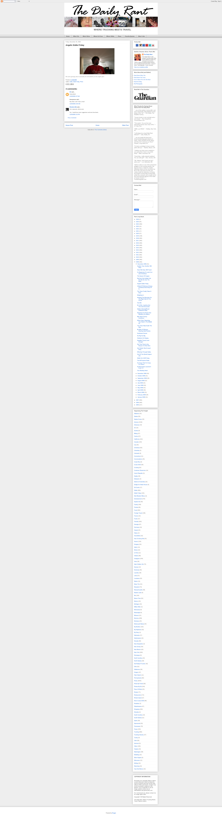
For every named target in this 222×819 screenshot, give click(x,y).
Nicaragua (137, 655)
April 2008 (140, 390)
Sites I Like (141, 36)
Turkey (136, 737)
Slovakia (136, 712)
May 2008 (140, 387)
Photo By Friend (138, 683)
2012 (137, 252)
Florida (136, 507)
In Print (136, 552)
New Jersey (137, 646)
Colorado (136, 453)
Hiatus (136, 533)
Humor (136, 541)
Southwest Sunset (142, 333)
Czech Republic (138, 473)
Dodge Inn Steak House (140, 484)
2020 (137, 233)
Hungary (136, 544)
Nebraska (136, 635)
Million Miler (137, 606)
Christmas (137, 447)
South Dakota (138, 717)
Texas (135, 729)
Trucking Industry (139, 734)
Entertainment (138, 498)
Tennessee (137, 726)
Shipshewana (138, 706)
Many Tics (137, 584)
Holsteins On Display (143, 338)
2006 (137, 402)
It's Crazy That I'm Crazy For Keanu (144, 363)
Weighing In (140, 295)
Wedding (136, 754)
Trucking (136, 732)
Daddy (136, 476)
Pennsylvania (137, 678)
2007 (137, 400)
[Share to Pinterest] (73, 84)
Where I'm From (98, 36)
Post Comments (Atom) (101, 129)
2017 (137, 240)
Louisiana (136, 578)
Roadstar (136, 703)
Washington (137, 752)
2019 (137, 236)
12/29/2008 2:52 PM (75, 114)
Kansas (136, 567)
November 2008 (142, 373)
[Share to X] (70, 84)
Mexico (136, 601)
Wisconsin (137, 760)
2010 (137, 257)
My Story (136, 632)
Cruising (136, 467)
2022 (137, 228)
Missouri (136, 615)
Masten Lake (137, 592)
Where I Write (110, 36)
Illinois (136, 550)
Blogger (114, 813)
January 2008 (141, 397)
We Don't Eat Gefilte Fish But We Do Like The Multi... (144, 280)
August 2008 (141, 380)
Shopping (136, 709)
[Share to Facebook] (71, 84)
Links (135, 575)
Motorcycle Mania (139, 624)
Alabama (136, 413)
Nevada (136, 641)
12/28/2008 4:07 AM (75, 96)
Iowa (135, 561)
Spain (135, 720)
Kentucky (136, 570)
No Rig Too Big (141, 335)
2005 (137, 405)
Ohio (135, 666)
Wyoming (136, 766)
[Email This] (66, 84)
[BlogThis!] (68, 84)
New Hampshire (138, 644)
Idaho (135, 547)
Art (135, 427)
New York (136, 652)
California (136, 439)
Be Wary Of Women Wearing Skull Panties (143, 330)
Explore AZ (137, 501)
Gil (70, 92)
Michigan (136, 604)
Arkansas (136, 425)
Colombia (136, 450)
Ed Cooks (136, 487)
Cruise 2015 (137, 464)
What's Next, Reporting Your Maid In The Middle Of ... (144, 322)
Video (135, 746)
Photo (81, 81)
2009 (137, 259)
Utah (135, 740)
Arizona (136, 422)
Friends (136, 521)
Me (135, 595)
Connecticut (137, 456)
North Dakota (137, 660)
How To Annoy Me (139, 538)
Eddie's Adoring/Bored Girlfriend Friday (143, 309)
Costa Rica (137, 462)
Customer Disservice (140, 470)
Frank (135, 518)
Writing (136, 763)
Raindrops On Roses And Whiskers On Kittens (144, 313)
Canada (136, 442)
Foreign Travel (138, 513)
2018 (137, 238)
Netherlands (137, 638)
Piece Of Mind (138, 689)
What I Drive (86, 36)
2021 (137, 231)
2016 (137, 243)
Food (135, 510)
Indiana (136, 555)
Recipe (136, 692)
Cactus (136, 436)
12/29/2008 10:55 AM (75, 103)
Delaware (136, 479)
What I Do (76, 36)
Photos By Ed (138, 686)
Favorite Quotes (130, 36)
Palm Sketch (137, 675)
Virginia (136, 749)
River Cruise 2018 (139, 700)
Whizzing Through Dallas (144, 352)
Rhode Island (137, 698)
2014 (137, 247)
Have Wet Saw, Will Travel (144, 270)
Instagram (137, 558)
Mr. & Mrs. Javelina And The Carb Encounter (143, 305)
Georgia (136, 524)
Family (136, 504)
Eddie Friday (76, 81)
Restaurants (137, 695)
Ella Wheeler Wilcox (139, 496)
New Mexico (137, 649)
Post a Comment (72, 117)
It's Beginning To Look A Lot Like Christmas (144, 272)
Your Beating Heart (142, 370)
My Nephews (137, 629)
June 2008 (141, 385)
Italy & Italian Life (139, 564)
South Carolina (138, 715)
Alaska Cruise (138, 419)
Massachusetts (138, 589)
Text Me (139, 302)
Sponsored (137, 723)
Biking (135, 433)
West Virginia (137, 757)
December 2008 (142, 264)
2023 (137, 226)
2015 (137, 245)
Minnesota (137, 609)
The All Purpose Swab (143, 360)
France (136, 516)
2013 (137, 250)
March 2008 (141, 392)
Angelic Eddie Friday (142, 283)
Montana (136, 621)
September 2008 (142, 378)
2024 (137, 224)
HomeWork (137, 535)
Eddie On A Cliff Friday (143, 358)
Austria (136, 430)
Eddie (71, 81)
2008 (137, 262)
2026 (137, 219)
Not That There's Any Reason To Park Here (143, 345)
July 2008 (140, 383)
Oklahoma (137, 669)
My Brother (137, 626)
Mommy (136, 618)
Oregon (136, 672)
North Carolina (138, 658)
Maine (136, 581)
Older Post (125, 125)
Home (68, 36)
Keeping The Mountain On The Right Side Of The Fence (144, 299)
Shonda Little (73, 107)
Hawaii (136, 530)
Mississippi (137, 612)
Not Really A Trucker (139, 663)
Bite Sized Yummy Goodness (142, 317)
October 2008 (141, 375)
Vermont (136, 743)
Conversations (138, 459)
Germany (136, 527)
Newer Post (69, 125)
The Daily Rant (148, 54)
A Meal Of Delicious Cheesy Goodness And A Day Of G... (144, 287)
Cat (135, 444)
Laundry (136, 572)
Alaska (136, 416)
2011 (137, 254)
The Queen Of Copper (143, 276)
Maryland (136, 587)
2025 (137, 221)
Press (119, 36)
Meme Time (137, 598)
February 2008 (142, 394)
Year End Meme (138, 769)
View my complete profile (141, 67)
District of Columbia (139, 481)
